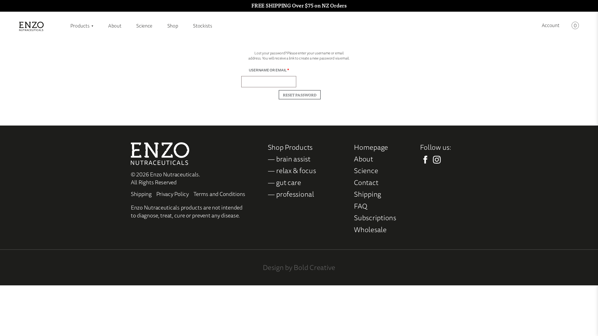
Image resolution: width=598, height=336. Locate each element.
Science (144, 26)
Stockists (202, 26)
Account (550, 25)
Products (79, 26)
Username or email (272, 70)
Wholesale (370, 229)
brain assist (293, 158)
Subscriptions (375, 217)
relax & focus (296, 170)
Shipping (141, 193)
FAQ (360, 206)
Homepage (371, 147)
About (114, 26)
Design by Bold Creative (299, 267)
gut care (288, 182)
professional (295, 194)
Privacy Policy (172, 193)
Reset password (300, 95)
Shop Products (290, 147)
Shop (172, 26)
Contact (366, 182)
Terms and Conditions (219, 193)
